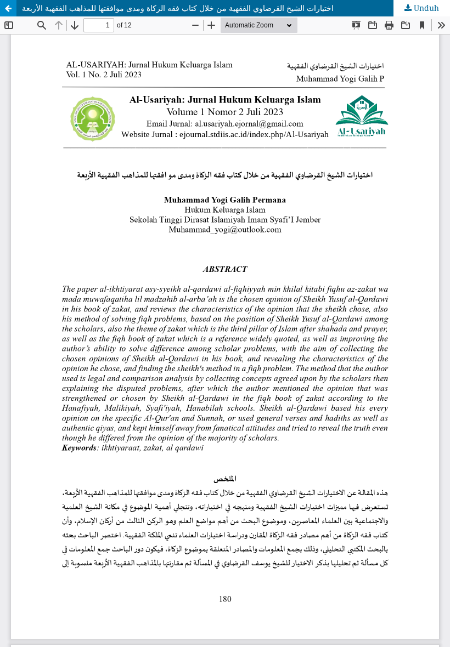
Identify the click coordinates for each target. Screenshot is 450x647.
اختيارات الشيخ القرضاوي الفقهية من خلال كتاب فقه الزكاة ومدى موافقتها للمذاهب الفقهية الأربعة (178, 8)
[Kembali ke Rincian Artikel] (8, 8)
